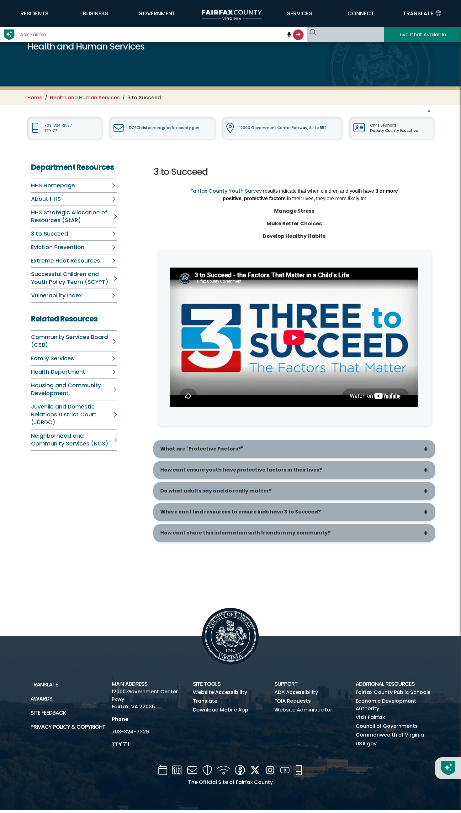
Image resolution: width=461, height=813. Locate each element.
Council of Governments (387, 726)
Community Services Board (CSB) (69, 341)
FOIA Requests (292, 701)
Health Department (58, 372)
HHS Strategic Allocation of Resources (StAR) (69, 216)
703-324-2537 (58, 125)
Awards (41, 698)
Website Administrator (303, 709)
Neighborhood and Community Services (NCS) (69, 439)
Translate (44, 684)
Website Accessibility (220, 692)
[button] (34, 13)
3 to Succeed (49, 233)
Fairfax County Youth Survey (226, 191)
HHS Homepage (53, 185)
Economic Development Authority (386, 704)
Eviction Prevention (57, 247)
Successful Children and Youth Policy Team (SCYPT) (69, 278)
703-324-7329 (130, 731)
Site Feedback (48, 713)
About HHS (46, 199)
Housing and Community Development (66, 389)
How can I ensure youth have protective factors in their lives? (241, 469)
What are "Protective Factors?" (201, 448)
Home (34, 97)
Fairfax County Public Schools (393, 692)
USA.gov (366, 743)
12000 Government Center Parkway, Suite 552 (282, 127)
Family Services (52, 358)
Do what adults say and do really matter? (216, 490)
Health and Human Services (85, 97)
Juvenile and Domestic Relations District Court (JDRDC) (64, 414)
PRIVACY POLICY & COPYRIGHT (67, 727)
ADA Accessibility (296, 692)
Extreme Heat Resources (65, 260)
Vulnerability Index (56, 295)
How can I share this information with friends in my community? (245, 532)
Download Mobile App (220, 709)
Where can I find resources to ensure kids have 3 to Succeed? (240, 511)
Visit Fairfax (370, 717)
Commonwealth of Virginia (390, 734)
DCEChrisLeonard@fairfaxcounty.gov (164, 127)
